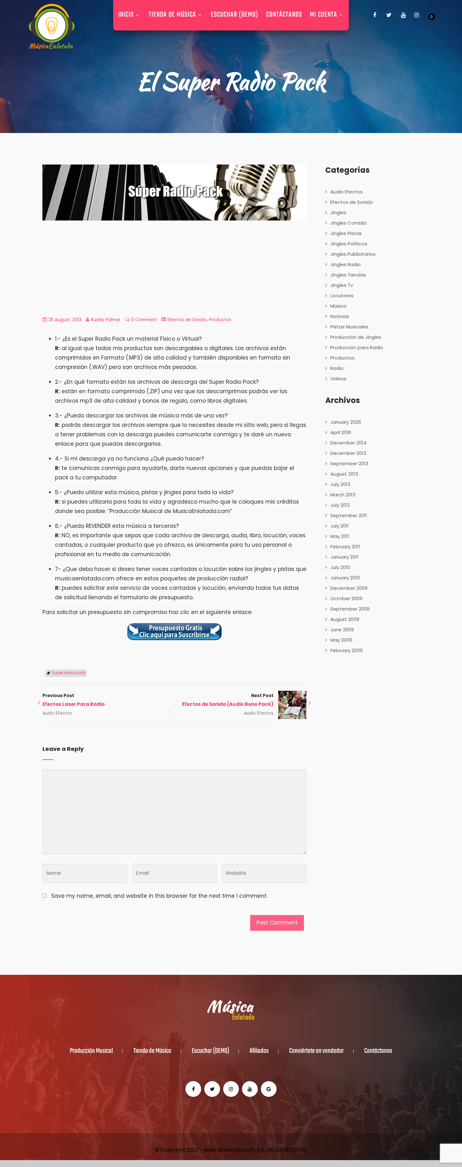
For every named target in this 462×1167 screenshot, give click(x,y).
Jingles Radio (345, 264)
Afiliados (259, 1051)
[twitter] (389, 15)
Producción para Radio (356, 347)
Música (338, 306)
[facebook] (374, 15)
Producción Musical (91, 1051)
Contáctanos (284, 14)
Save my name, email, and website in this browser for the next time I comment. (159, 896)
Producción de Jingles (355, 337)
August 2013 (344, 474)
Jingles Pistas (346, 233)
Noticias (339, 316)
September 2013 (349, 463)
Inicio (126, 14)
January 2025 (345, 422)
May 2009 (341, 640)
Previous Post (73, 700)
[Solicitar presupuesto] (174, 631)
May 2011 (339, 536)
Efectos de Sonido (187, 320)
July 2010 (340, 567)
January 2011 (344, 557)
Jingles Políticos (348, 243)
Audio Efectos (57, 713)
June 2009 (342, 629)
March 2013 (342, 494)
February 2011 (345, 546)
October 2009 (346, 598)
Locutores (342, 295)
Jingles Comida (348, 223)
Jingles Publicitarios (353, 254)
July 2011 (339, 525)
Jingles (338, 212)
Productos (220, 320)
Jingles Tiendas (348, 274)
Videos (338, 378)
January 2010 (345, 577)
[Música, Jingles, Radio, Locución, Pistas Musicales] (51, 26)
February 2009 (346, 650)
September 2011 (348, 515)
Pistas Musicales (349, 326)
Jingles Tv (341, 285)
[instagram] (416, 15)
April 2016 (340, 432)
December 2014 (348, 442)
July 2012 (340, 505)
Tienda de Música (172, 14)
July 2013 (340, 484)
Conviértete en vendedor (316, 1051)
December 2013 (348, 453)
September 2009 (350, 609)
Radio (337, 368)
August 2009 (344, 619)
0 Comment (144, 320)
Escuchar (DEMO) (234, 14)
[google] (269, 1089)
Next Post (227, 700)
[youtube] (403, 15)
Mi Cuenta (323, 14)
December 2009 (348, 588)
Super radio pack (68, 672)
